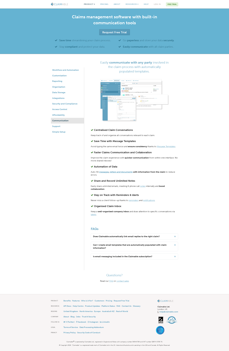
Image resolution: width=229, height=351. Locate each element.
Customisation (59, 75)
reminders (133, 200)
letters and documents (121, 172)
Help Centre (78, 306)
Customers (99, 301)
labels (93, 214)
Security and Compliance (64, 103)
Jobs (78, 317)
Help (146, 4)
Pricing (104, 4)
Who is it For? (87, 301)
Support (56, 126)
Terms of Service (70, 327)
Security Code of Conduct (88, 332)
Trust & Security (89, 317)
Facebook (81, 322)
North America (86, 311)
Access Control (59, 109)
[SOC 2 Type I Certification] (160, 330)
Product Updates (92, 306)
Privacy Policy (69, 332)
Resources (131, 4)
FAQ (111, 281)
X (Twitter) (69, 322)
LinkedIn (106, 322)
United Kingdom (70, 311)
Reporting (57, 81)
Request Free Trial (114, 32)
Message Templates (166, 146)
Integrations (58, 98)
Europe (97, 311)
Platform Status (108, 306)
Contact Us (126, 306)
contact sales (122, 281)
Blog (72, 317)
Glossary (136, 306)
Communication (60, 120)
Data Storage (58, 92)
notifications (149, 200)
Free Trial (172, 4)
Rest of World (122, 311)
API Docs (67, 306)
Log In (157, 4)
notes (142, 186)
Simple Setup (58, 132)
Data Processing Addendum (92, 327)
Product (89, 4)
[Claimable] (59, 4)
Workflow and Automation (65, 70)
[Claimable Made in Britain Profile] (161, 320)
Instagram (93, 322)
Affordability (58, 115)
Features (76, 301)
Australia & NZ (108, 311)
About (117, 4)
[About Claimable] (171, 320)
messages (104, 172)
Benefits (67, 301)
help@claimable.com (169, 312)
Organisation (58, 87)
